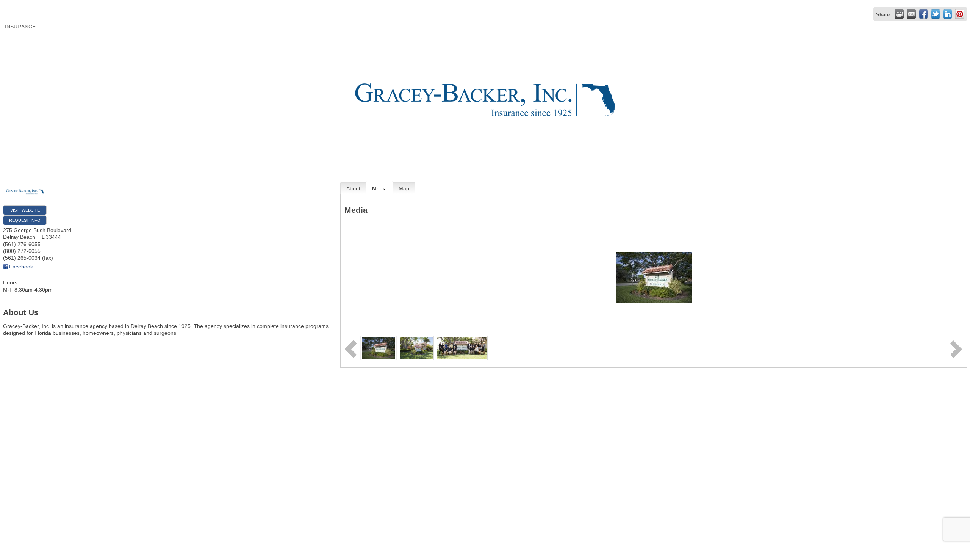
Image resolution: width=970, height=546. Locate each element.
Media (379, 188)
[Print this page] (899, 14)
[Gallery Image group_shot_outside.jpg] (462, 347)
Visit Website (25, 210)
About (353, 188)
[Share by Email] (911, 14)
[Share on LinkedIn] (947, 14)
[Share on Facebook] (923, 14)
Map (404, 188)
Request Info (25, 220)
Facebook (21, 267)
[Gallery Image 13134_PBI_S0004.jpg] (378, 347)
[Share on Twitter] (935, 14)
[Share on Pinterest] (959, 14)
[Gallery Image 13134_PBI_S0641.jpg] (416, 347)
